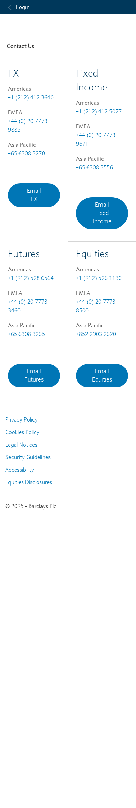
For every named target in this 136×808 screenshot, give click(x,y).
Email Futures (34, 375)
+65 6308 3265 (26, 334)
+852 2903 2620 (96, 334)
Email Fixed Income (102, 213)
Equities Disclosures (28, 482)
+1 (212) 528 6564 (31, 278)
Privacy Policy (21, 419)
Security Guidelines (28, 457)
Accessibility (19, 469)
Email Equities (102, 375)
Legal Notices (21, 444)
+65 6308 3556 (94, 167)
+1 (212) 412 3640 (31, 97)
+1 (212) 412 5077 (99, 111)
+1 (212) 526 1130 (99, 278)
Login (23, 6)
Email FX (34, 195)
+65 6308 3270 (26, 153)
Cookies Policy (22, 432)
